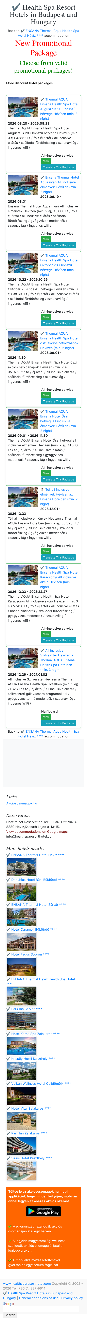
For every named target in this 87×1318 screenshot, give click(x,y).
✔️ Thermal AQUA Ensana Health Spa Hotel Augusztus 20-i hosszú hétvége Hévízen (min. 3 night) (59, 109)
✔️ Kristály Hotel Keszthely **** (30, 1059)
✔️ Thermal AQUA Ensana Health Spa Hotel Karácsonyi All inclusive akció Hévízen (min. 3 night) (59, 577)
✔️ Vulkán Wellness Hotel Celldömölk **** (38, 1083)
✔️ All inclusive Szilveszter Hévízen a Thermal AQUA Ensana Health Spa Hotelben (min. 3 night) (57, 660)
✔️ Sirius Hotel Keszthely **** (29, 1158)
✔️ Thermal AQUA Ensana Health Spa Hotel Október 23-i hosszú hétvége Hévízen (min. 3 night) (59, 265)
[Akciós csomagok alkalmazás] (43, 1211)
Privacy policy (72, 1298)
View (46, 161)
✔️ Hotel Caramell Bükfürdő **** (31, 929)
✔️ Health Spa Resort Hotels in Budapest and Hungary (43, 14)
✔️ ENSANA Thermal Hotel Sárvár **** (36, 905)
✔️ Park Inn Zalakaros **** (26, 1133)
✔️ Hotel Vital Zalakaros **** (28, 1108)
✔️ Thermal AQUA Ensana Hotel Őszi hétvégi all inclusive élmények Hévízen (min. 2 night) (58, 421)
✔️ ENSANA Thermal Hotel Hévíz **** (35, 855)
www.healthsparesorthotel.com (27, 1283)
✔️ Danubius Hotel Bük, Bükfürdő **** (35, 880)
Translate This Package (58, 167)
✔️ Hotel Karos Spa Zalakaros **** (33, 1034)
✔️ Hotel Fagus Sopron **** (27, 954)
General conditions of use (38, 1298)
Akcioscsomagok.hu (21, 803)
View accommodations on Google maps (37, 832)
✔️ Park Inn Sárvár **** (24, 1009)
